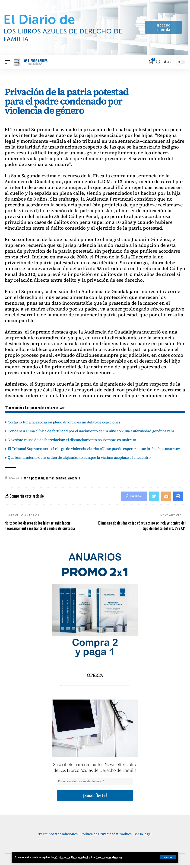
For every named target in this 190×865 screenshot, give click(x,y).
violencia (74, 477)
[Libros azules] (31, 62)
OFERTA (95, 675)
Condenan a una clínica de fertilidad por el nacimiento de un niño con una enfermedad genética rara (91, 430)
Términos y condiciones (58, 834)
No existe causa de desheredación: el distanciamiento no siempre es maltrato (72, 439)
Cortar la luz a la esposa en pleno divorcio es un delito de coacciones (64, 422)
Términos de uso (109, 857)
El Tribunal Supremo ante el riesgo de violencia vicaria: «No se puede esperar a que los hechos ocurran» (94, 448)
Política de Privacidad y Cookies (106, 834)
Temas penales (55, 477)
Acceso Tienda (163, 27)
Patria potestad (32, 477)
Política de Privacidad (71, 857)
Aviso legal (143, 834)
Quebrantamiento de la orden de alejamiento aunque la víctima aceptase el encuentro (79, 457)
